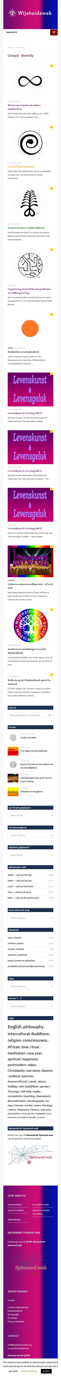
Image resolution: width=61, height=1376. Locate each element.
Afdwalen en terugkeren (31, 791)
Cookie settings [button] (29, 1371)
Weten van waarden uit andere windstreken (24, 107)
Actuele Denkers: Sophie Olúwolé (26, 227)
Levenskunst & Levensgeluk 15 (25, 413)
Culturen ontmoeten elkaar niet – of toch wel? (30, 586)
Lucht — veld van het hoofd (20, 886)
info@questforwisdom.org (20, 1345)
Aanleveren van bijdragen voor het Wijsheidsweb (27, 651)
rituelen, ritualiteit (16, 949)
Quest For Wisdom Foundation (41, 1212)
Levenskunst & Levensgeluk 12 (25, 528)
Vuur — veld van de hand (19, 892)
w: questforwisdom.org (18, 1348)
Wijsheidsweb (14, 1219)
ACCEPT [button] (46, 1371)
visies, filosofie (15, 938)
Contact (11, 1300)
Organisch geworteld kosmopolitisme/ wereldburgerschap (30, 291)
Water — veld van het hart (20, 881)
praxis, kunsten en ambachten (21, 960)
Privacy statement (16, 1321)
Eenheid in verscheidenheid (23, 351)
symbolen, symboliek (17, 955)
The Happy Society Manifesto (33, 751)
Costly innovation (28, 737)
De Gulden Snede (41, 1204)
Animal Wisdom (15, 1204)
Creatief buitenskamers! (21, 166)
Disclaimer (12, 1318)
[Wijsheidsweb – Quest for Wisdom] (30, 13)
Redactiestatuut (15, 1311)
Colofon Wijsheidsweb (18, 1307)
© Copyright (13, 1314)
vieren (10, 348)
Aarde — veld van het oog (19, 875)
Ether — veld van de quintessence (23, 898)
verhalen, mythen (16, 943)
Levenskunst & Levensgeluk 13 (25, 470)
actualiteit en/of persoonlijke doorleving (26, 966)
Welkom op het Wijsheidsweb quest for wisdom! (29, 682)
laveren (11, 580)
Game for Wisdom (16, 1210)
